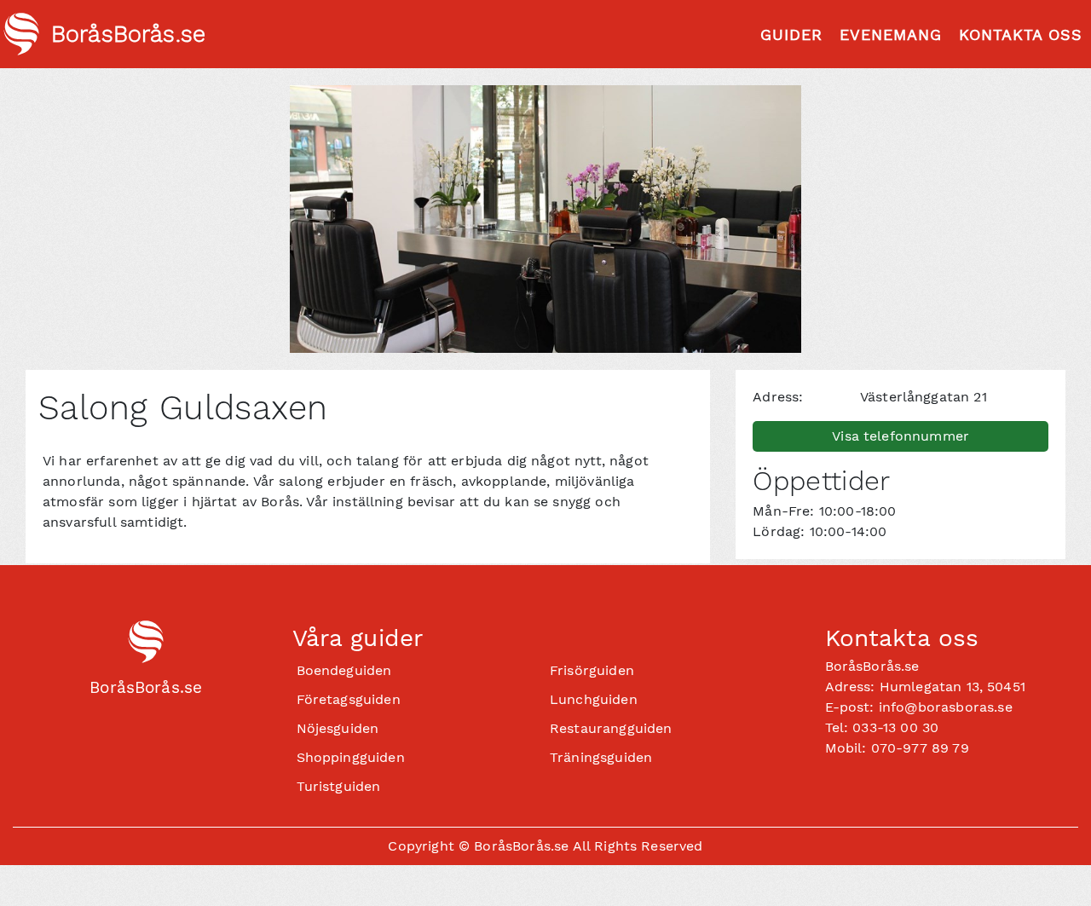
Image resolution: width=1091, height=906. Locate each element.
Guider (791, 34)
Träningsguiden (601, 757)
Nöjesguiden (338, 728)
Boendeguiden (344, 670)
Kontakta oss (1020, 34)
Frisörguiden (592, 670)
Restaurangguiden (611, 728)
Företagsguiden (349, 699)
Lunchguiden (594, 699)
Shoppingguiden (351, 757)
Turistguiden (339, 786)
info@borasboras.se (946, 707)
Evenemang (891, 34)
